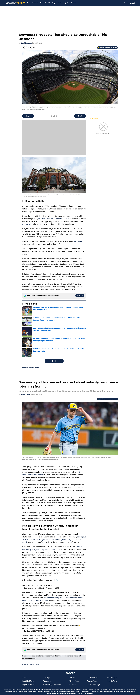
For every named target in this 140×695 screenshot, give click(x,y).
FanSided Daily (28, 681)
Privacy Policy (74, 681)
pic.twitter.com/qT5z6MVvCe (33, 628)
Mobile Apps (112, 678)
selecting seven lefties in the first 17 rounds (54, 219)
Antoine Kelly (27, 224)
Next (80, 116)
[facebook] (124, 2)
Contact (72, 678)
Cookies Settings (93, 685)
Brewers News (34, 367)
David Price (78, 241)
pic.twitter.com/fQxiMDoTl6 (41, 586)
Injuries (66, 3)
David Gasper (26, 43)
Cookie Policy (112, 681)
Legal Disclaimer (28, 685)
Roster (60, 3)
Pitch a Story (47, 681)
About (24, 678)
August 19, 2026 (53, 588)
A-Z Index (72, 685)
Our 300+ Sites (92, 678)
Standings (52, 3)
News (29, 3)
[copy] (34, 47)
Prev (28, 116)
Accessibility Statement (52, 685)
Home (24, 367)
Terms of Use (92, 681)
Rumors (35, 3)
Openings (46, 678)
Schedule (43, 3)
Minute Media (12, 689)
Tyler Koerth (26, 394)
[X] (128, 2)
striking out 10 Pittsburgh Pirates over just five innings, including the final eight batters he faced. (54, 539)
